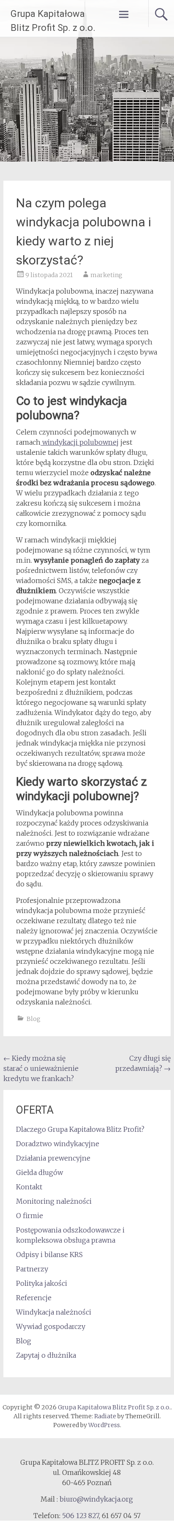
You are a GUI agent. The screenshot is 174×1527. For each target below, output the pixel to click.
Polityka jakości (41, 1283)
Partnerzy (32, 1269)
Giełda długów (39, 1172)
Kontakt (29, 1187)
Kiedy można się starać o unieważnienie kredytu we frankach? (41, 1068)
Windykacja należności (53, 1312)
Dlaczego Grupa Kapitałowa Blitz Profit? (80, 1129)
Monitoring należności (54, 1201)
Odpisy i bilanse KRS (49, 1254)
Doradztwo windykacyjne (57, 1143)
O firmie (29, 1215)
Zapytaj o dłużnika (46, 1355)
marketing (106, 275)
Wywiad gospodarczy (50, 1326)
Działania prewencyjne (53, 1158)
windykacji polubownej (80, 442)
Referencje (34, 1297)
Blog (34, 1019)
